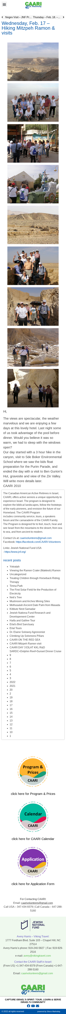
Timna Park (16, 585)
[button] (4, 4)
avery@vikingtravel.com (37, 955)
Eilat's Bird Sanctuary (22, 624)
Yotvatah (15, 566)
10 (11, 732)
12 (11, 724)
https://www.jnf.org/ (15, 551)
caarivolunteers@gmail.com (36, 538)
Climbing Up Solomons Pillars (27, 636)
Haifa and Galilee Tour (22, 620)
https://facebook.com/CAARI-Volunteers (38, 542)
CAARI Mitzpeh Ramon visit (25, 643)
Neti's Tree (16, 597)
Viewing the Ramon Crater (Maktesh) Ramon (35, 570)
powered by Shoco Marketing (48, 1011)
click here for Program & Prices (33, 794)
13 (11, 720)
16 (11, 709)
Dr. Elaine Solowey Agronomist (27, 632)
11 (11, 728)
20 (11, 689)
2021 (12, 686)
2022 (12, 682)
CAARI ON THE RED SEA (25, 639)
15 (11, 713)
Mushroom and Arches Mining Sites (30, 601)
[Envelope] (37, 1006)
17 (11, 705)
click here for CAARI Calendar (33, 839)
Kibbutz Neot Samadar (22, 609)
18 (11, 701)
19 (11, 697)
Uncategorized (18, 574)
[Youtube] (33, 1006)
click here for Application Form (33, 884)
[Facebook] (28, 1006)
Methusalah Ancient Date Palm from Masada (35, 605)
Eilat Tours (16, 628)
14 (11, 716)
